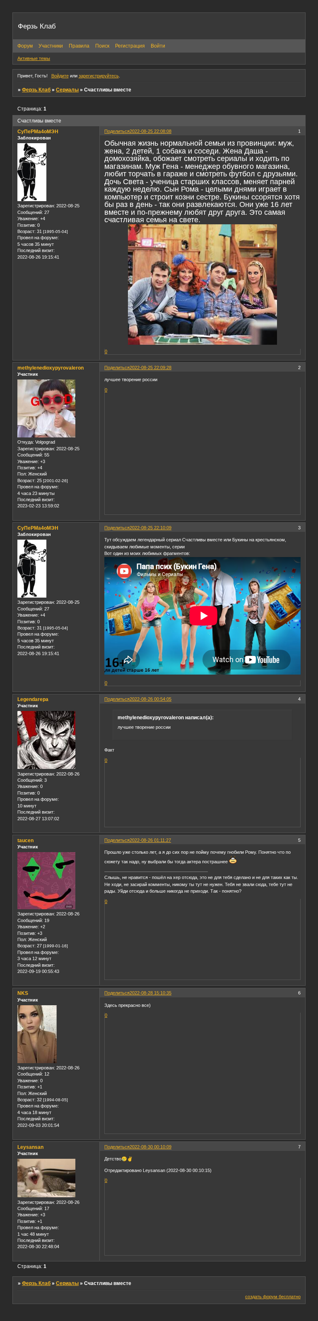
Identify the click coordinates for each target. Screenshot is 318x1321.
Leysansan (30, 1147)
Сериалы (67, 90)
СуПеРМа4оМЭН (37, 132)
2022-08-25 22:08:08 (150, 131)
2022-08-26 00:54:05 (150, 699)
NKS (22, 993)
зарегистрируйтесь (99, 75)
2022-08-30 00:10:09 (150, 1146)
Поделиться (117, 131)
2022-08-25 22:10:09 (150, 527)
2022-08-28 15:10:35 (150, 992)
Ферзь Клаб (36, 90)
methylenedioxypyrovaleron (50, 368)
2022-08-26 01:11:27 (150, 840)
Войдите (60, 75)
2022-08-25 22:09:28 (150, 367)
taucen (25, 840)
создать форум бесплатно (273, 1296)
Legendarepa (32, 699)
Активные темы (33, 58)
